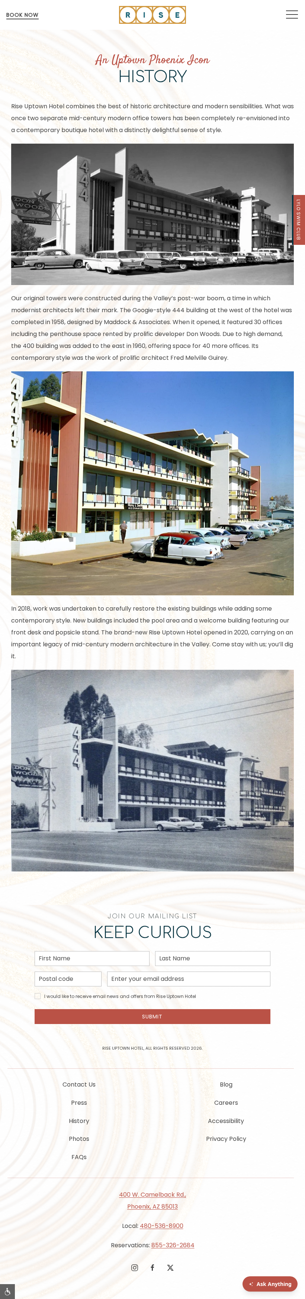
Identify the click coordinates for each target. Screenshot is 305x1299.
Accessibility (226, 1121)
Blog (226, 1084)
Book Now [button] (22, 15)
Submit (152, 1016)
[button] (292, 15)
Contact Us (79, 1084)
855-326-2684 (173, 1245)
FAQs (79, 1157)
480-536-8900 (161, 1226)
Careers (226, 1102)
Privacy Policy (226, 1139)
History (79, 1121)
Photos (79, 1139)
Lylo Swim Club (298, 219)
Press (79, 1102)
